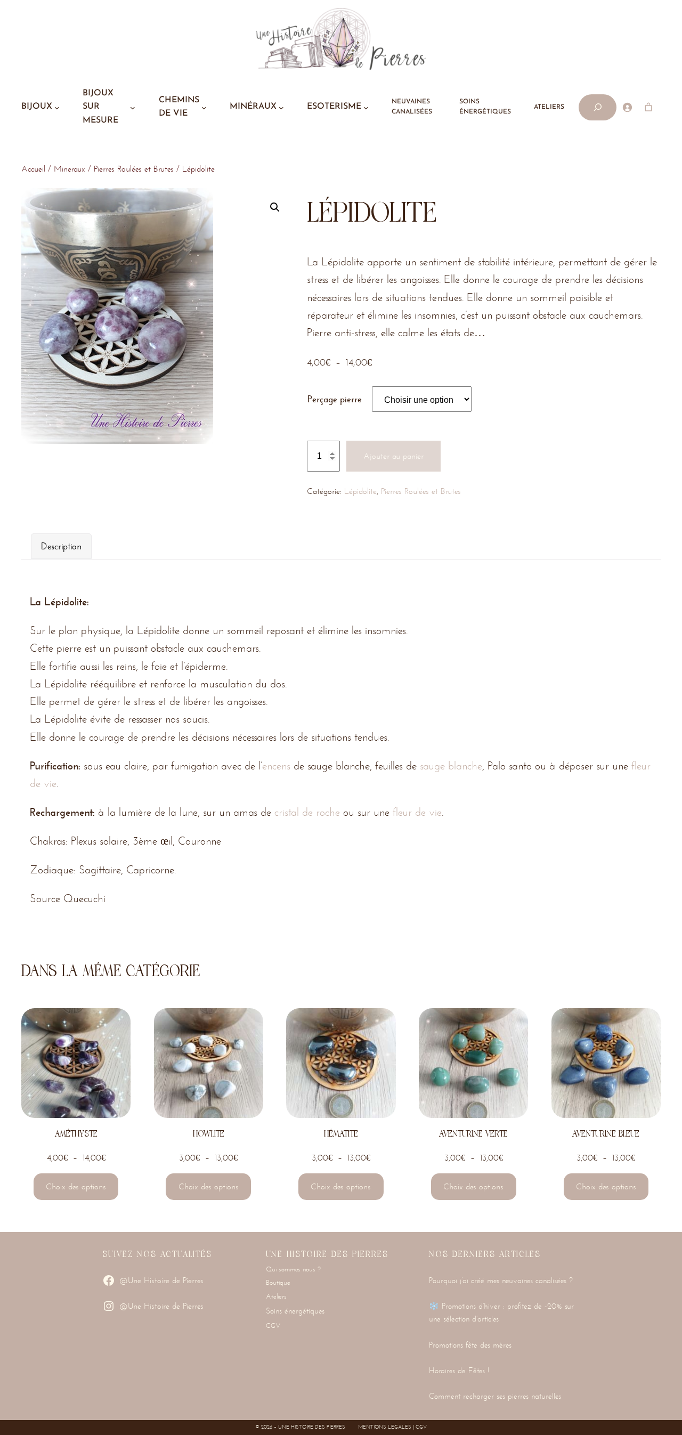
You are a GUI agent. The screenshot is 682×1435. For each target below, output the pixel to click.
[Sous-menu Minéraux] (281, 107)
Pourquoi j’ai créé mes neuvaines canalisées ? (501, 1280)
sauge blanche (451, 766)
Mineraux (69, 169)
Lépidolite (360, 491)
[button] (275, 207)
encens (276, 766)
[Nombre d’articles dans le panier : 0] (648, 107)
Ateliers (276, 1296)
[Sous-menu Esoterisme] (366, 107)
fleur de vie (417, 812)
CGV (273, 1325)
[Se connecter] (627, 107)
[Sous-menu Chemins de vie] (204, 107)
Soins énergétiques (295, 1311)
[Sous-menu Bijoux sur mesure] (132, 107)
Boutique (278, 1282)
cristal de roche (307, 812)
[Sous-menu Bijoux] (57, 107)
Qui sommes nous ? (293, 1269)
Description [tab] (61, 546)
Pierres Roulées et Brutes (134, 169)
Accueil (33, 169)
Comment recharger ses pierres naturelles (495, 1396)
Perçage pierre (334, 399)
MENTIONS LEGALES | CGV (392, 1427)
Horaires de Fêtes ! (459, 1370)
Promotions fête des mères (470, 1345)
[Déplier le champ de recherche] (597, 107)
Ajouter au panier (393, 456)
